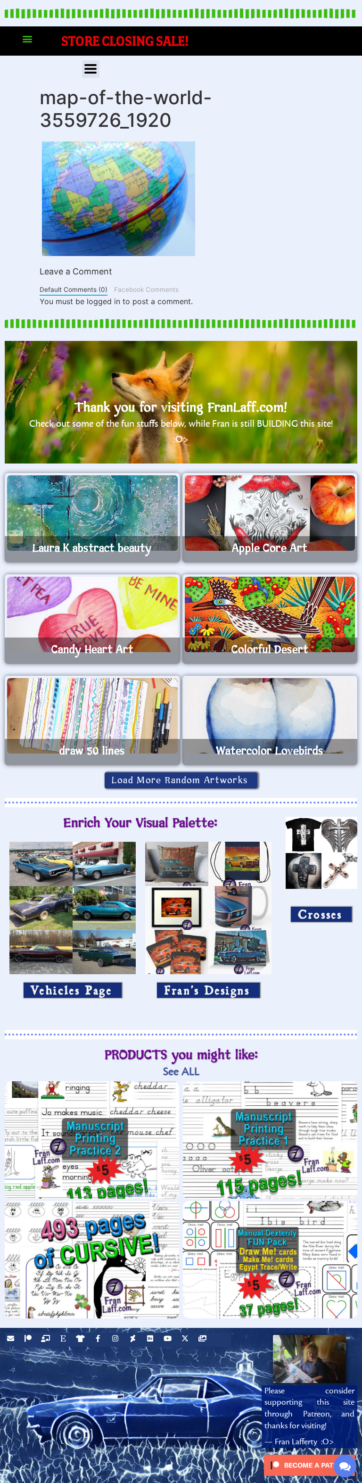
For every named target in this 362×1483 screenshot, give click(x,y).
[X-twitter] (186, 1340)
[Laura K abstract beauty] (92, 513)
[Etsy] (64, 1340)
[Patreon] (29, 1340)
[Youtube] (169, 1340)
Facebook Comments (146, 289)
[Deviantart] (134, 1340)
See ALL (181, 1071)
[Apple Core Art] (270, 513)
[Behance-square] (151, 1340)
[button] (27, 39)
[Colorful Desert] (270, 614)
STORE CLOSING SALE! (125, 41)
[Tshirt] (81, 1340)
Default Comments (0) (73, 289)
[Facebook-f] (99, 1340)
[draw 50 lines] (92, 716)
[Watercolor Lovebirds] (270, 716)
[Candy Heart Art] (92, 614)
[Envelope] (12, 1340)
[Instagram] (116, 1340)
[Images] (204, 1340)
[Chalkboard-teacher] (47, 1340)
